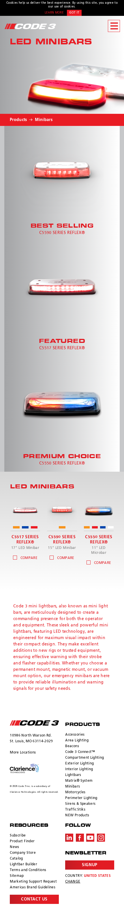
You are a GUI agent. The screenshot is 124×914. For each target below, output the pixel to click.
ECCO (34, 722)
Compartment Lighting (84, 758)
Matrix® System (79, 781)
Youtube (90, 838)
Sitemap (17, 876)
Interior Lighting (79, 769)
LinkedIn (69, 838)
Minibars (43, 120)
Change (72, 881)
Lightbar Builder (23, 864)
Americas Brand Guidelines (32, 887)
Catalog (16, 858)
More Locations (23, 752)
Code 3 (30, 26)
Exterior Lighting (79, 763)
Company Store (23, 853)
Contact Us (34, 899)
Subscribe (18, 835)
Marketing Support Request (33, 881)
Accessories (74, 735)
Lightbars (73, 775)
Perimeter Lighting (81, 798)
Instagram (101, 838)
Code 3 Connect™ (80, 752)
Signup (89, 865)
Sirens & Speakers (80, 804)
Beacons (72, 746)
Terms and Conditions (28, 870)
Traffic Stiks (75, 809)
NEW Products (77, 815)
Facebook (80, 838)
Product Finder (22, 841)
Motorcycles (75, 792)
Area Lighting (77, 740)
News (14, 847)
